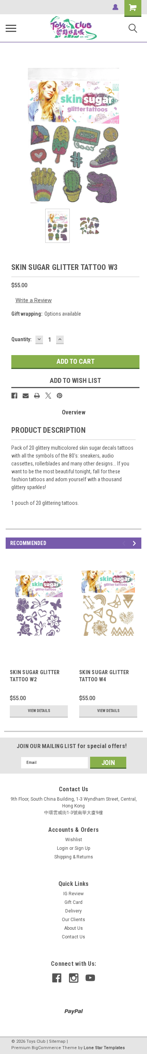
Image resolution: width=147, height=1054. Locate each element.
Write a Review (33, 300)
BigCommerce (46, 1047)
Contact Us (73, 937)
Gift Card (73, 902)
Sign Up (82, 848)
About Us (73, 928)
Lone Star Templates (104, 1047)
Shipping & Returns (73, 857)
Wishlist (73, 839)
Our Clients (73, 919)
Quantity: (21, 339)
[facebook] (56, 978)
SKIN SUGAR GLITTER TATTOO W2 (35, 675)
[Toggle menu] (11, 28)
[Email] (26, 396)
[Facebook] (14, 396)
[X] (48, 396)
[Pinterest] (60, 396)
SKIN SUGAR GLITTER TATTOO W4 (104, 675)
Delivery (73, 911)
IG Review (73, 893)
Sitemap (57, 1041)
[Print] (37, 396)
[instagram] (73, 978)
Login (62, 848)
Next (135, 135)
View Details (39, 711)
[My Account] (115, 7)
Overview (74, 412)
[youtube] (90, 978)
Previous (11, 135)
